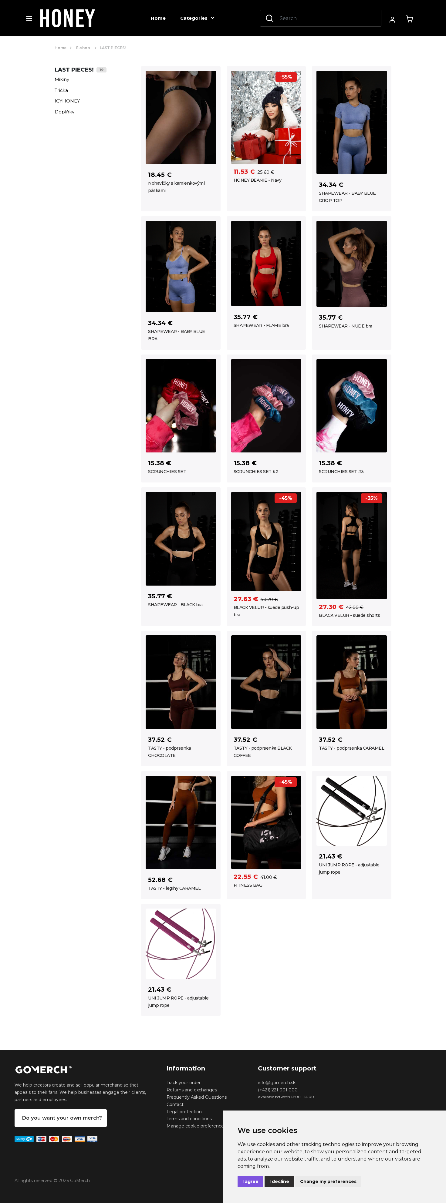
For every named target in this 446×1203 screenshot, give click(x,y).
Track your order (184, 1082)
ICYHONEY (67, 101)
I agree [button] (250, 1181)
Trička (61, 90)
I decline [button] (279, 1181)
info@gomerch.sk (277, 1082)
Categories (194, 18)
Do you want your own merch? (62, 1118)
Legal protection (184, 1111)
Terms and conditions (189, 1118)
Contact (175, 1104)
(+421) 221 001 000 (278, 1090)
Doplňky (64, 112)
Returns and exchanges (192, 1090)
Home (158, 18)
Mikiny (62, 79)
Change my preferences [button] (328, 1181)
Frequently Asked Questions (197, 1097)
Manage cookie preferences (196, 1126)
